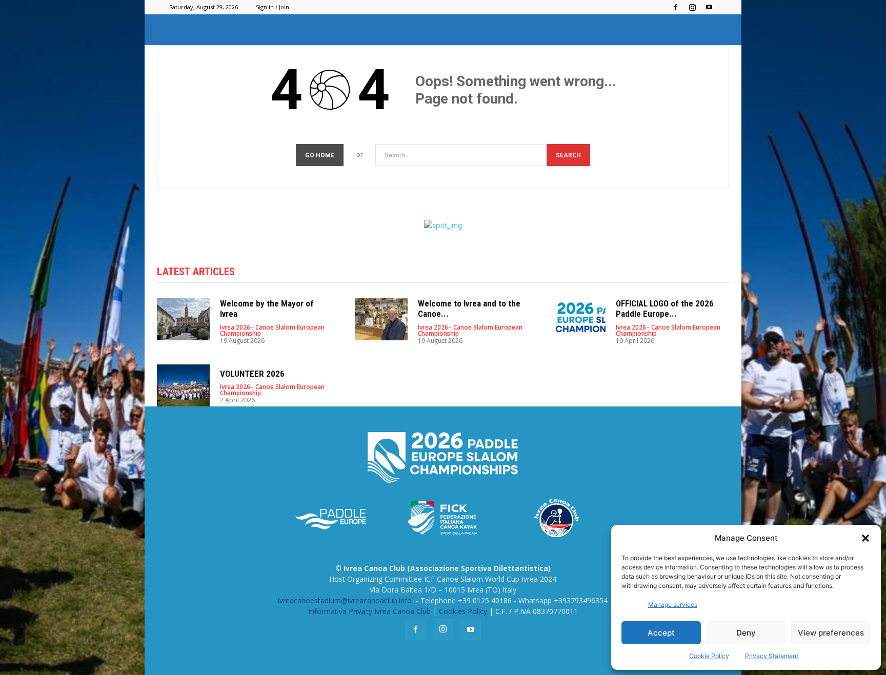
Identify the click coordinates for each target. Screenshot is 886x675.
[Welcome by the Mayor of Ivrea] (183, 319)
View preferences (831, 633)
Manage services (672, 604)
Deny (746, 633)
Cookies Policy (463, 611)
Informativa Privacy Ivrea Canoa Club (369, 611)
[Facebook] (675, 7)
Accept (661, 633)
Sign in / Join (272, 7)
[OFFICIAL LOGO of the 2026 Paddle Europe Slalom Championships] (579, 319)
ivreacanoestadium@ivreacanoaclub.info (346, 600)
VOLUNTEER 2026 (252, 374)
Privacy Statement (771, 656)
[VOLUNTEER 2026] (183, 385)
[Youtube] (709, 7)
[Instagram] (692, 7)
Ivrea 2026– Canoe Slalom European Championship (272, 330)
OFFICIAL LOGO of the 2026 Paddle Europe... (665, 308)
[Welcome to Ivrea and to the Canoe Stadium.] (381, 319)
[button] (865, 538)
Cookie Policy (709, 656)
